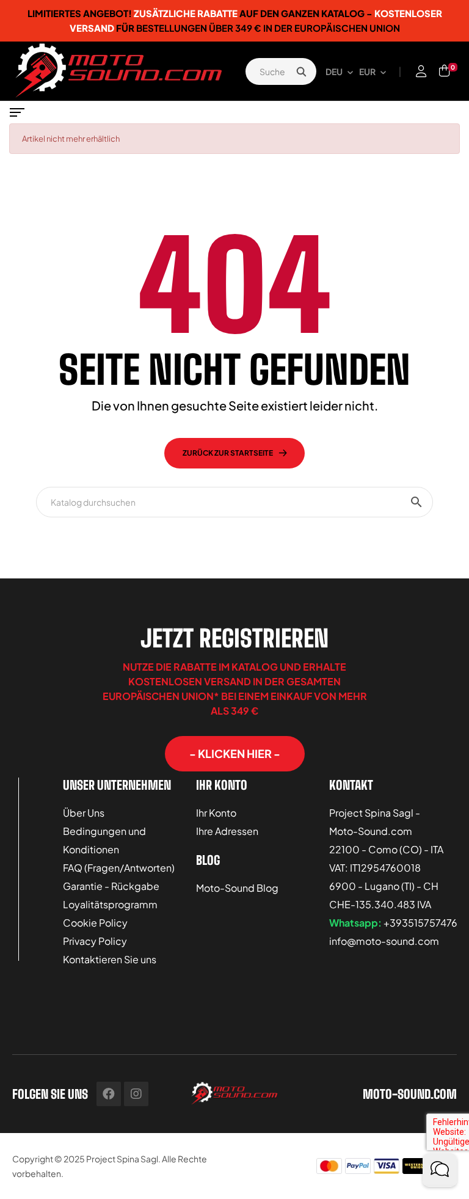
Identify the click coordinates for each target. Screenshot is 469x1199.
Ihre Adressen (227, 831)
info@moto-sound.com (384, 941)
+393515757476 (420, 922)
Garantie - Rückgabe (111, 886)
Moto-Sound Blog (237, 887)
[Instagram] (136, 1094)
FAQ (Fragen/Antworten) (119, 867)
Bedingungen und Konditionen (104, 840)
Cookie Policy (95, 922)
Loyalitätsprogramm (110, 904)
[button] (235, 753)
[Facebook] (108, 1094)
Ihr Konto (216, 812)
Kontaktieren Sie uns (109, 959)
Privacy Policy (95, 941)
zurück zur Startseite (228, 452)
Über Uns (83, 812)
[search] (301, 71)
